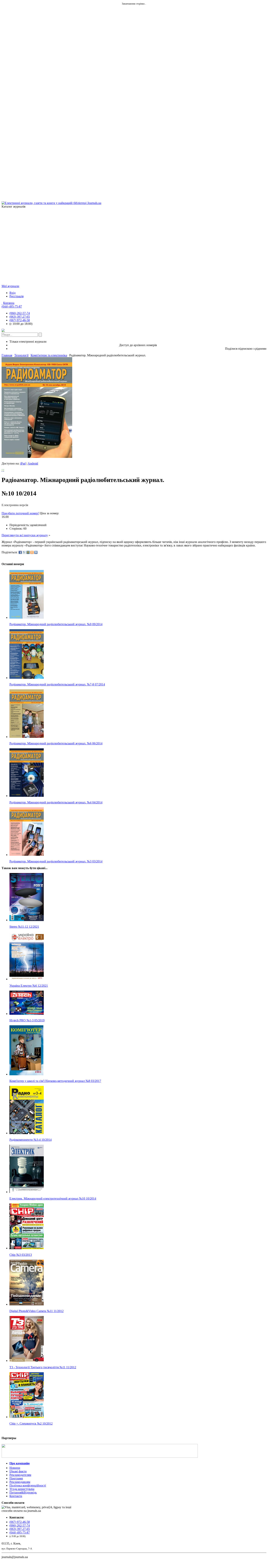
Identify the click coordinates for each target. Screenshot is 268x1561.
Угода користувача (21, 1489)
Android (33, 463)
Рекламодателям (20, 1475)
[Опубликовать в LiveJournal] (24, 552)
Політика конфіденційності (27, 1485)
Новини (14, 1467)
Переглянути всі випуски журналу (25, 535)
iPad (23, 463)
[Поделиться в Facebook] (20, 552)
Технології (21, 355)
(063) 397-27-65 (19, 316)
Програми (16, 1478)
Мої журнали (10, 286)
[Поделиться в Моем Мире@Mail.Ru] (28, 552)
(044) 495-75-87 (12, 306)
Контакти (15, 1496)
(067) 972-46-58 (19, 320)
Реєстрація (16, 296)
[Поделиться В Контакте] (35, 552)
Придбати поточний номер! (20, 513)
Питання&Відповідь (23, 1492)
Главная (7, 355)
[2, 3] (3, 470)
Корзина (8, 303)
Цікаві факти (18, 1471)
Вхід (12, 292)
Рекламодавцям (19, 1482)
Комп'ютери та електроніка (49, 355)
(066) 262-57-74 (19, 313)
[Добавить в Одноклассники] (32, 552)
